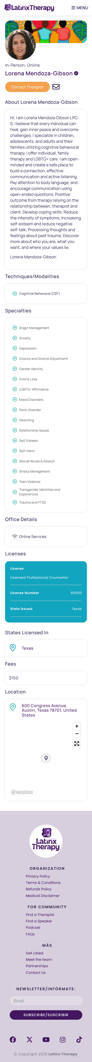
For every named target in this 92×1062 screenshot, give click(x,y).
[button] (78, 7)
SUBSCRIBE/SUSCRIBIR (46, 1014)
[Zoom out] (76, 733)
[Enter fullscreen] (76, 743)
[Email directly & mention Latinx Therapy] (56, 86)
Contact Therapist (27, 87)
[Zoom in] (76, 726)
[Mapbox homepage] (21, 792)
